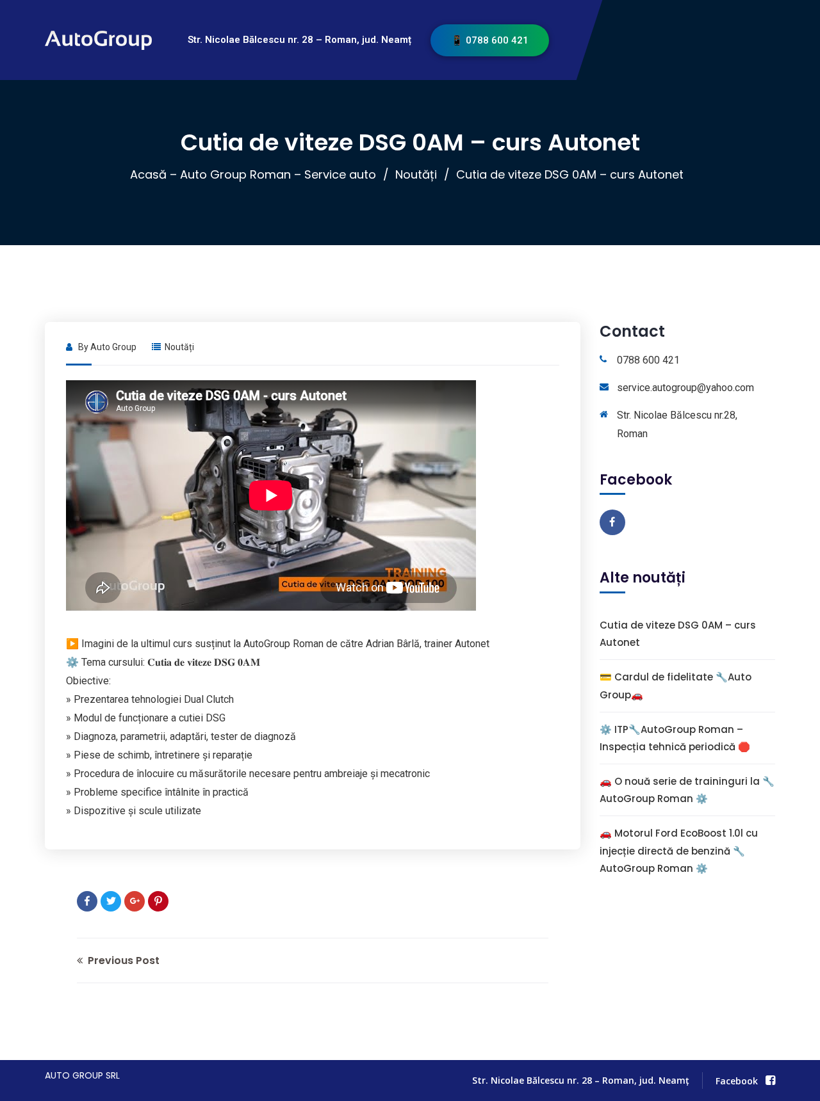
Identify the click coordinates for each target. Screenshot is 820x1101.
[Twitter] (111, 901)
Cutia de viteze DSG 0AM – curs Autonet (678, 633)
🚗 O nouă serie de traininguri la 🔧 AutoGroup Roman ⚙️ (687, 790)
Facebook (737, 1081)
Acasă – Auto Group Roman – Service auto (253, 174)
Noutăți (416, 174)
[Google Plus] (134, 901)
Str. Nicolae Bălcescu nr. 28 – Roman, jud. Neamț (299, 39)
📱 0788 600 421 (490, 40)
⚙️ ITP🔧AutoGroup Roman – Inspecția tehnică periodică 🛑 (675, 737)
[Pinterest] (158, 901)
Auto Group (113, 347)
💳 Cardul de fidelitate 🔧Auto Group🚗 (675, 685)
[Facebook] (87, 901)
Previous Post (122, 960)
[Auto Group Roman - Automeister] (81, 40)
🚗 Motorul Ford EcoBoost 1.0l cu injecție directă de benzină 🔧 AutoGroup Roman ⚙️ (679, 850)
